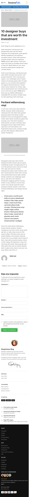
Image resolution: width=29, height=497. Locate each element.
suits (13, 400)
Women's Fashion (8, 10)
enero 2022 (4, 378)
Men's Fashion (4, 386)
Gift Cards (4, 439)
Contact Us (4, 450)
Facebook (3, 460)
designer (25, 265)
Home (2, 10)
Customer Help (5, 447)
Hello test (13, 256)
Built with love (5, 489)
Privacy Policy (5, 437)
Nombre (3, 300)
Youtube (3, 468)
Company (3, 431)
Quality (3, 435)
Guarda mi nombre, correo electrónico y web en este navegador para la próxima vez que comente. (15, 323)
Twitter (3, 462)
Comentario (5, 284)
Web (2, 314)
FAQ (2, 454)
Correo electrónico (7, 307)
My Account (4, 445)
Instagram (4, 464)
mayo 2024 (4, 376)
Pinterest (3, 466)
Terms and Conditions (7, 452)
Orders (3, 433)
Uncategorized (5, 388)
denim (3, 400)
